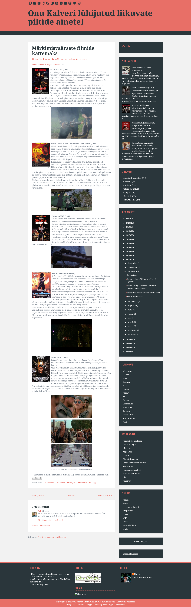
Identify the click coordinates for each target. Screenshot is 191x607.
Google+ (72, 483)
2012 (128, 256)
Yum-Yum (127, 407)
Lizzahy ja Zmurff (131, 507)
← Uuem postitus (36, 495)
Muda (125, 529)
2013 (128, 251)
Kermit (126, 393)
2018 (128, 231)
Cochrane (127, 382)
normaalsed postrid (132, 470)
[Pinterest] (79, 4)
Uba (124, 477)
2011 (128, 260)
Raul (125, 422)
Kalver (47, 59)
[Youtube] (56, 4)
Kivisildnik (128, 466)
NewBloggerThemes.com (114, 604)
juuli (130, 310)
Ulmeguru (127, 448)
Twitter (61, 483)
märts (130, 326)
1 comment (82, 59)
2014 (128, 247)
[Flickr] (65, 4)
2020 (128, 223)
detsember (132, 263)
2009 (128, 344)
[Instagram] (61, 4)
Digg (93, 483)
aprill (130, 322)
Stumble (83, 483)
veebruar (132, 330)
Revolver (127, 481)
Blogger (144, 541)
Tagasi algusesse (130, 554)
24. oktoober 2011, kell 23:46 (50, 520)
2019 (128, 227)
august (131, 306)
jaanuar (131, 334)
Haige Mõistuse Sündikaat (134, 463)
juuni (130, 314)
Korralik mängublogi (132, 441)
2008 (128, 348)
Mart (125, 386)
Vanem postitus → (106, 495)
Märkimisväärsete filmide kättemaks (63, 50)
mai (129, 318)
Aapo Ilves (127, 452)
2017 (128, 235)
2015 (128, 243)
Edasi (125, 522)
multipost (58, 59)
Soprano (126, 411)
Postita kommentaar (41, 525)
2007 (128, 352)
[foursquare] (74, 4)
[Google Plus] (39, 4)
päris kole (127, 196)
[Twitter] (30, 4)
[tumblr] (69, 4)
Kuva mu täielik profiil (142, 577)
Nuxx (125, 396)
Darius (126, 389)
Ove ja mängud (129, 445)
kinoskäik (127, 182)
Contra (126, 455)
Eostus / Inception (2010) (143, 88)
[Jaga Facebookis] (40, 478)
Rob (39, 511)
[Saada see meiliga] (33, 478)
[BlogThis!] (35, 478)
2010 (128, 339)
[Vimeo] (47, 4)
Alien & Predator (130, 459)
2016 (128, 239)
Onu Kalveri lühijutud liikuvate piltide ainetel (90, 17)
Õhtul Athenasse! (135, 297)
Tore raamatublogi (131, 474)
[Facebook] (34, 4)
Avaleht (71, 495)
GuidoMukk (128, 404)
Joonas (126, 375)
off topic (126, 193)
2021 (128, 219)
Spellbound (128, 415)
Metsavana (128, 371)
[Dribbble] (43, 4)
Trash (125, 378)
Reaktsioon (132, 275)
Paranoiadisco (129, 525)
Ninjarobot (128, 511)
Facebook (50, 483)
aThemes (79, 604)
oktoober (132, 271)
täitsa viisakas (68, 59)
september (132, 302)
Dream (126, 400)
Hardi (125, 503)
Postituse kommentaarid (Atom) (52, 537)
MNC (125, 518)
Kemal (126, 500)
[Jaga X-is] (38, 478)
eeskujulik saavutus (132, 178)
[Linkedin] (52, 4)
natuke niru (128, 189)
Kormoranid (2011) (140, 105)
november (132, 267)
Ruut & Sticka (129, 418)
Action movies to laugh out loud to (46, 64)
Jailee (125, 514)
